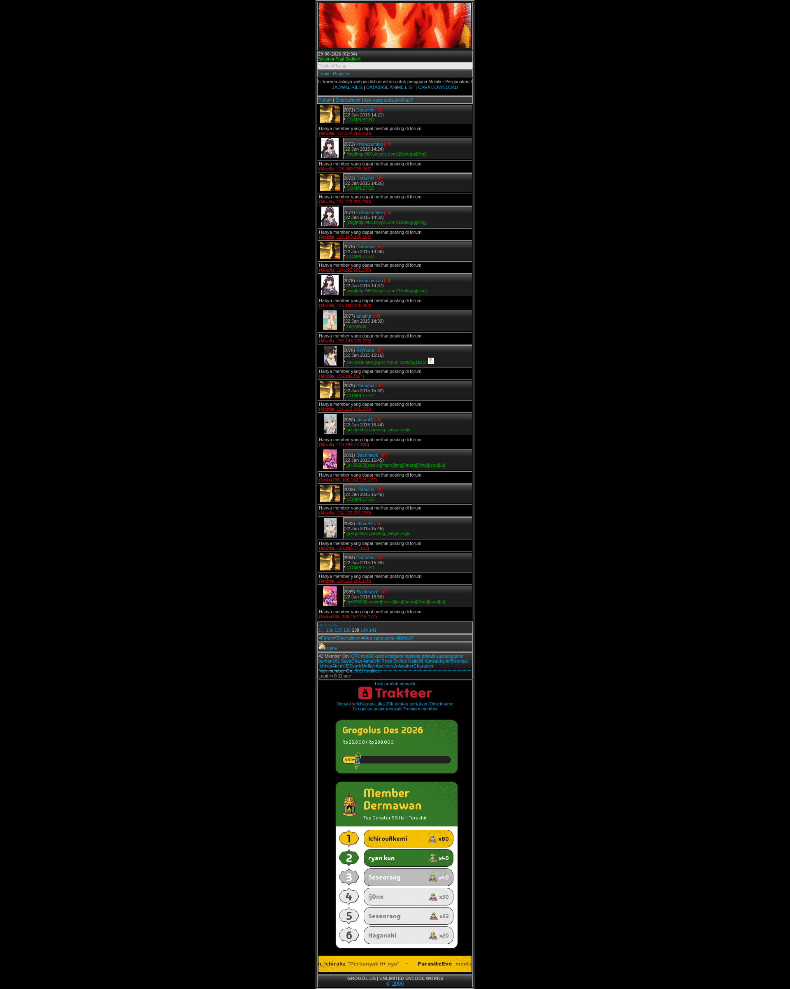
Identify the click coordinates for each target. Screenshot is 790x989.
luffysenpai (456, 661)
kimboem (394, 656)
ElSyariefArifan (360, 665)
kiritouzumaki (369, 144)
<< (320, 625)
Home (331, 648)
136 (329, 630)
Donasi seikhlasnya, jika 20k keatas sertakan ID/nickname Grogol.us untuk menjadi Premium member (395, 706)
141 (372, 630)
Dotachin (365, 109)
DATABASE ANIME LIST (390, 87)
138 (347, 630)
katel (379, 656)
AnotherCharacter (416, 665)
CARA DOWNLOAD (438, 87)
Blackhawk (367, 455)
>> (334, 625)
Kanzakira (435, 661)
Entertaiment (347, 100)
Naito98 (415, 661)
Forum (325, 100)
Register (341, 73)
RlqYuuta (365, 350)
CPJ (355, 656)
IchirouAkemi (331, 665)
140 (364, 630)
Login (323, 73)
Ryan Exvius (394, 661)
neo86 (367, 656)
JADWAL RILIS (347, 87)
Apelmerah (386, 665)
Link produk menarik (395, 683)
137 (338, 630)
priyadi (428, 656)
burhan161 (329, 661)
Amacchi (371, 661)
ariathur (364, 316)
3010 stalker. (367, 670)
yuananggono (449, 656)
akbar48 (364, 419)
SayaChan (351, 661)
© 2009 (395, 984)
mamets (412, 656)
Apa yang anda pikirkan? (388, 100)
